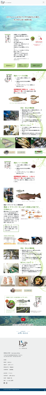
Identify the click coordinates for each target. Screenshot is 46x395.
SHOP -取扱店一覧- (8, 378)
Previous (44, 143)
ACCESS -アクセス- (8, 373)
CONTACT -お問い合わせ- (9, 375)
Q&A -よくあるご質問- (8, 380)
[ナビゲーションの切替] (43, 2)
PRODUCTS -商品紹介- (9, 367)
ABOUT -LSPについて (8, 364)
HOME (5, 359)
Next (1, 143)
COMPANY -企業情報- (8, 369)
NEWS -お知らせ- (8, 362)
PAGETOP (42, 390)
